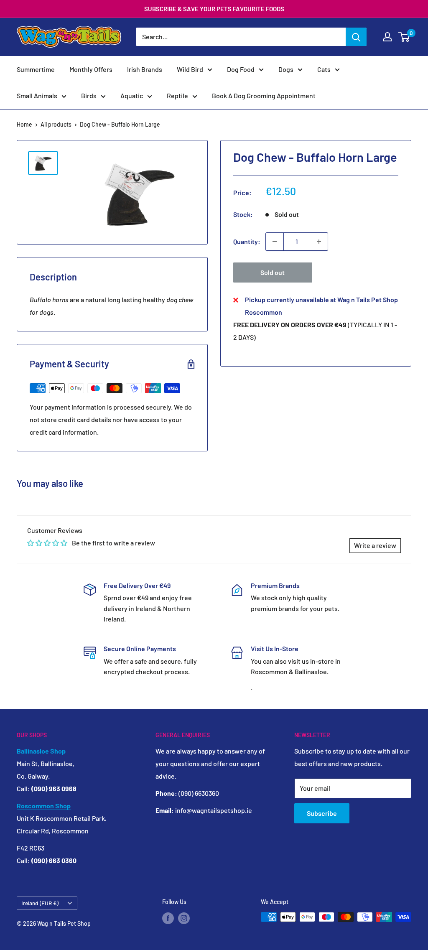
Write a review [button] (375, 545)
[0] (404, 37)
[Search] (356, 37)
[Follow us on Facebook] (168, 918)
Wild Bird (190, 69)
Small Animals (37, 95)
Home (24, 124)
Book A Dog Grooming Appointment (264, 95)
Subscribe (322, 813)
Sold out (272, 272)
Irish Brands (144, 69)
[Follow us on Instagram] (184, 918)
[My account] (387, 36)
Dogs (285, 69)
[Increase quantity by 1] (319, 241)
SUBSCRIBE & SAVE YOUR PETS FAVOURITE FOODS (214, 9)
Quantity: (246, 241)
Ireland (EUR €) (40, 903)
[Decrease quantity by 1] (274, 241)
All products (56, 124)
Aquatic (131, 95)
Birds (89, 95)
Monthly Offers (90, 69)
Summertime (36, 69)
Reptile (177, 95)
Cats (324, 69)
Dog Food (241, 69)
